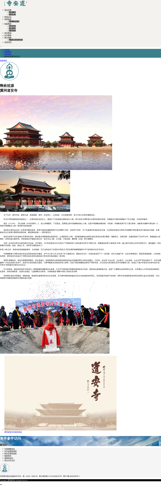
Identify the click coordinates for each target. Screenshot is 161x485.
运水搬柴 (7, 35)
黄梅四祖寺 (8, 458)
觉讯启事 (7, 10)
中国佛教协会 (9, 449)
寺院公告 (12, 12)
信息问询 (7, 42)
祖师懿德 (7, 19)
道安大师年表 (14, 21)
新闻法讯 (7, 17)
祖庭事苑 (7, 24)
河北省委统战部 (10, 451)
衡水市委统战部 (10, 453)
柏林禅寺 (7, 456)
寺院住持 (12, 28)
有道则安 (12, 31)
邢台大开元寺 (9, 460)
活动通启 (12, 15)
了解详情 (3, 445)
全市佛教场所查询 (16, 40)
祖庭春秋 (12, 26)
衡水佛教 (7, 37)
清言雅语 (7, 33)
